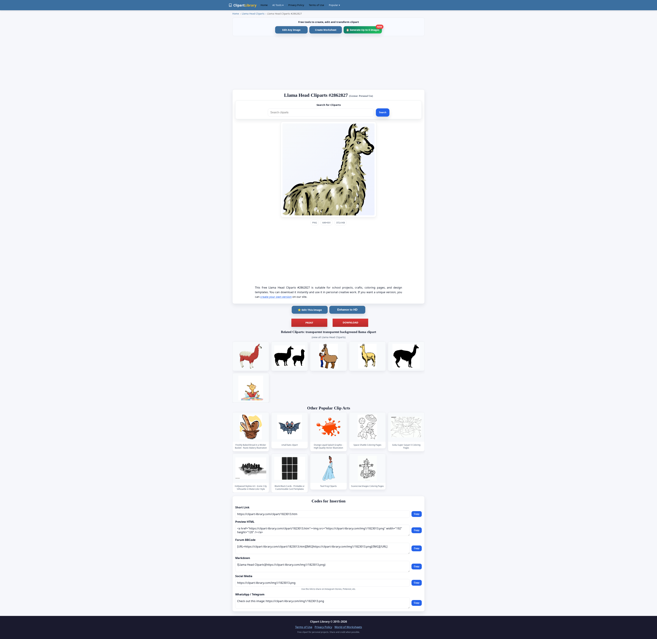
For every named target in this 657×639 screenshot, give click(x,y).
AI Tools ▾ (278, 5)
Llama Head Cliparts (253, 13)
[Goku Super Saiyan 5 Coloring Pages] (406, 427)
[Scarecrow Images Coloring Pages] (367, 468)
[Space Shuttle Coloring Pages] (367, 427)
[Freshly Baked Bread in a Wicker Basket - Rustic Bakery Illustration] (250, 427)
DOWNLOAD (350, 322)
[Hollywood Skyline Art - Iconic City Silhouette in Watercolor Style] (250, 468)
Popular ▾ (334, 5)
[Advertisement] (328, 63)
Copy (416, 514)
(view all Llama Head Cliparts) (328, 337)
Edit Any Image (291, 29)
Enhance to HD (347, 309)
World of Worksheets (348, 627)
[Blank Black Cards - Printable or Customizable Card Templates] (289, 468)
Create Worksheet (325, 29)
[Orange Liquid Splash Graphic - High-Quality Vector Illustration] (328, 427)
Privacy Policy (296, 5)
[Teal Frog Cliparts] (328, 468)
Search (382, 112)
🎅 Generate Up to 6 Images (364, 28)
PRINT (309, 322)
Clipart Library (320, 621)
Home (264, 5)
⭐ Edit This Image (310, 309)
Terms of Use (316, 5)
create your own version (276, 297)
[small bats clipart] (289, 427)
